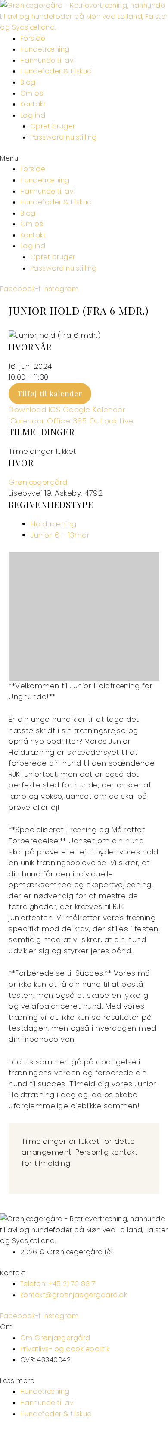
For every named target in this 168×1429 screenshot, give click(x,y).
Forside (33, 38)
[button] (84, 158)
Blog (28, 82)
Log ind (33, 115)
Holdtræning (54, 524)
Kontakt (33, 104)
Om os (32, 93)
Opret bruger (52, 126)
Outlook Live (111, 421)
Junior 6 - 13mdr (60, 535)
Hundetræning (45, 49)
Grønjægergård (38, 482)
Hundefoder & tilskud (56, 71)
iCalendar (27, 421)
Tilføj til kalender (50, 393)
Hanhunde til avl (47, 60)
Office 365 (67, 421)
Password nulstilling (63, 137)
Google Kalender (94, 409)
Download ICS (34, 409)
